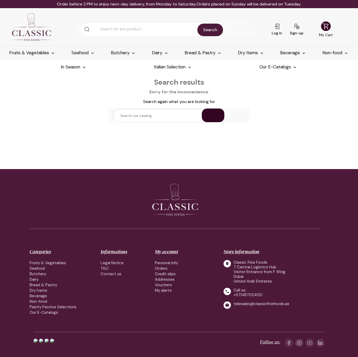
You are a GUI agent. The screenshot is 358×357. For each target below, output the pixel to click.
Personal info (166, 263)
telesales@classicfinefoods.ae (261, 303)
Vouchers (163, 285)
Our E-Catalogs (275, 67)
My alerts (163, 290)
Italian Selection (170, 67)
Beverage (290, 53)
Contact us (111, 274)
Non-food (333, 53)
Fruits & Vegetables (29, 53)
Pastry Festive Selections (53, 307)
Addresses (165, 279)
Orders (161, 268)
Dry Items (248, 53)
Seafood (81, 53)
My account (166, 251)
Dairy (158, 53)
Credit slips (165, 274)
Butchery (121, 53)
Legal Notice (112, 263)
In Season (71, 67)
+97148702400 (248, 295)
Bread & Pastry (201, 53)
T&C (105, 268)
